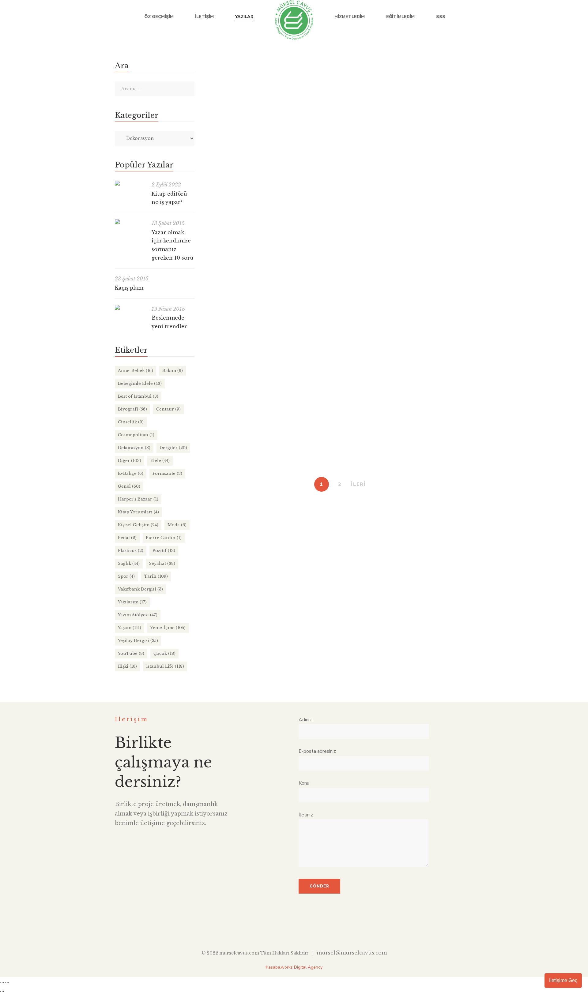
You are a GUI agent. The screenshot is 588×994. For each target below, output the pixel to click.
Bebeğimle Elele (140, 383)
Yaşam (361, 94)
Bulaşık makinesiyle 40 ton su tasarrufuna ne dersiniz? (280, 166)
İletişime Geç (563, 980)
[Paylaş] (5, 982)
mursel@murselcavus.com (352, 953)
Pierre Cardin (164, 537)
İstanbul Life (339, 94)
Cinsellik (131, 422)
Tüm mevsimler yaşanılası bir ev (250, 328)
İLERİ (358, 484)
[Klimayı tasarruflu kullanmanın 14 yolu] (209, 233)
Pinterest (322, 929)
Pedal (127, 537)
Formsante (167, 473)
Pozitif (164, 550)
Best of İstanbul (138, 396)
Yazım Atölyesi (137, 614)
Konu (304, 783)
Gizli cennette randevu (238, 413)
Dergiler (366, 263)
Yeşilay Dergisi (138, 640)
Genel (379, 179)
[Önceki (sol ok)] (0, 991)
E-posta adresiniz (317, 751)
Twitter (518, 17)
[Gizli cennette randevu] (209, 394)
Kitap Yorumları (138, 512)
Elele (160, 460)
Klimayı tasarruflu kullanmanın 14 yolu (259, 252)
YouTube (543, 17)
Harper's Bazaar (138, 499)
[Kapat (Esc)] (8, 982)
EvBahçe (384, 340)
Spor (126, 576)
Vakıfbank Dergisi (140, 589)
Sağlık (129, 563)
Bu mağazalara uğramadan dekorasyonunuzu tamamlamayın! (289, 82)
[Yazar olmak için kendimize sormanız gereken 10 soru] (130, 221)
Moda (177, 524)
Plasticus (130, 550)
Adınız (305, 719)
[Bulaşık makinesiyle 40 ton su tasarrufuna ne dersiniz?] (209, 148)
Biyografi (132, 409)
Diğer (364, 179)
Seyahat (385, 425)
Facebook (505, 17)
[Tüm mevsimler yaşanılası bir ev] (209, 309)
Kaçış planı (129, 288)
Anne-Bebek (135, 370)
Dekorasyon (311, 94)
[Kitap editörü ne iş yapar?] (130, 183)
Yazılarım (132, 602)
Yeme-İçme (168, 627)
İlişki (127, 666)
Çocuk (164, 653)
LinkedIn (530, 17)
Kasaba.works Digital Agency (294, 967)
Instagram (555, 17)
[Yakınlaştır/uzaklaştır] (0, 982)
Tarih (156, 576)
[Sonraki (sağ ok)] (3, 991)
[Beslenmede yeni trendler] (130, 307)
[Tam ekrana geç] (3, 982)
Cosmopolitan (136, 434)
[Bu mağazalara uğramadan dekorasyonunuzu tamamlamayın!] (209, 63)
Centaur (168, 409)
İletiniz (306, 815)
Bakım (172, 370)
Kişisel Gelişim (138, 524)
